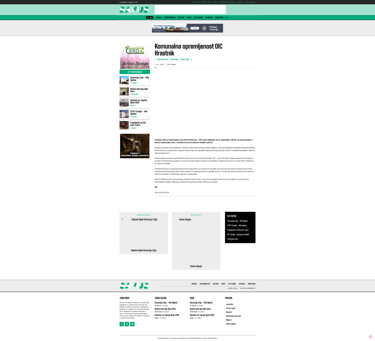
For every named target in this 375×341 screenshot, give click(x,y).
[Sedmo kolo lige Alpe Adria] (124, 91)
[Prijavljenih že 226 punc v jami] (124, 125)
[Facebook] (122, 324)
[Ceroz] (135, 56)
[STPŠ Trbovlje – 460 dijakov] (124, 114)
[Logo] (135, 10)
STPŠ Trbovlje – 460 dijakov (138, 112)
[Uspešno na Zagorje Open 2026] (124, 103)
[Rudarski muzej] (135, 146)
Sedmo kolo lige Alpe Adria (139, 90)
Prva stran (184, 59)
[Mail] (127, 324)
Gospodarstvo (162, 59)
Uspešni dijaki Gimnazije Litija (143, 250)
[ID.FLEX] (187, 28)
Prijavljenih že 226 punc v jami (138, 123)
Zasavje (133, 128)
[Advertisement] (190, 9)
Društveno (134, 94)
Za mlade (134, 83)
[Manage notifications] (370, 336)
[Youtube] (132, 324)
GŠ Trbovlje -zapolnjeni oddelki (238, 234)
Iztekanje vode (232, 239)
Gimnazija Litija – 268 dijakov (139, 78)
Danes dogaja (196, 266)
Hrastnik (174, 59)
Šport (133, 105)
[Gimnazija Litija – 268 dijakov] (124, 80)
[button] (226, 17)
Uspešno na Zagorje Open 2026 (138, 101)
